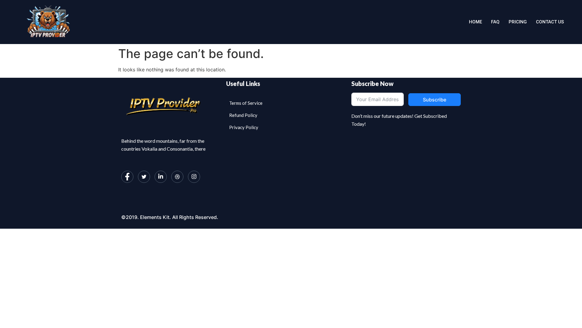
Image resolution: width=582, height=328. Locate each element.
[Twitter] (144, 177)
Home (475, 22)
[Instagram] (194, 177)
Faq (495, 22)
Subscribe (434, 100)
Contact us (550, 22)
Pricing (518, 22)
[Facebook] (127, 177)
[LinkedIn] (161, 177)
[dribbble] (177, 177)
